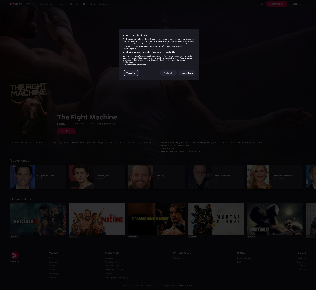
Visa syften (130, 73)
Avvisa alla (168, 73)
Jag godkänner (187, 73)
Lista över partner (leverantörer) (134, 64)
